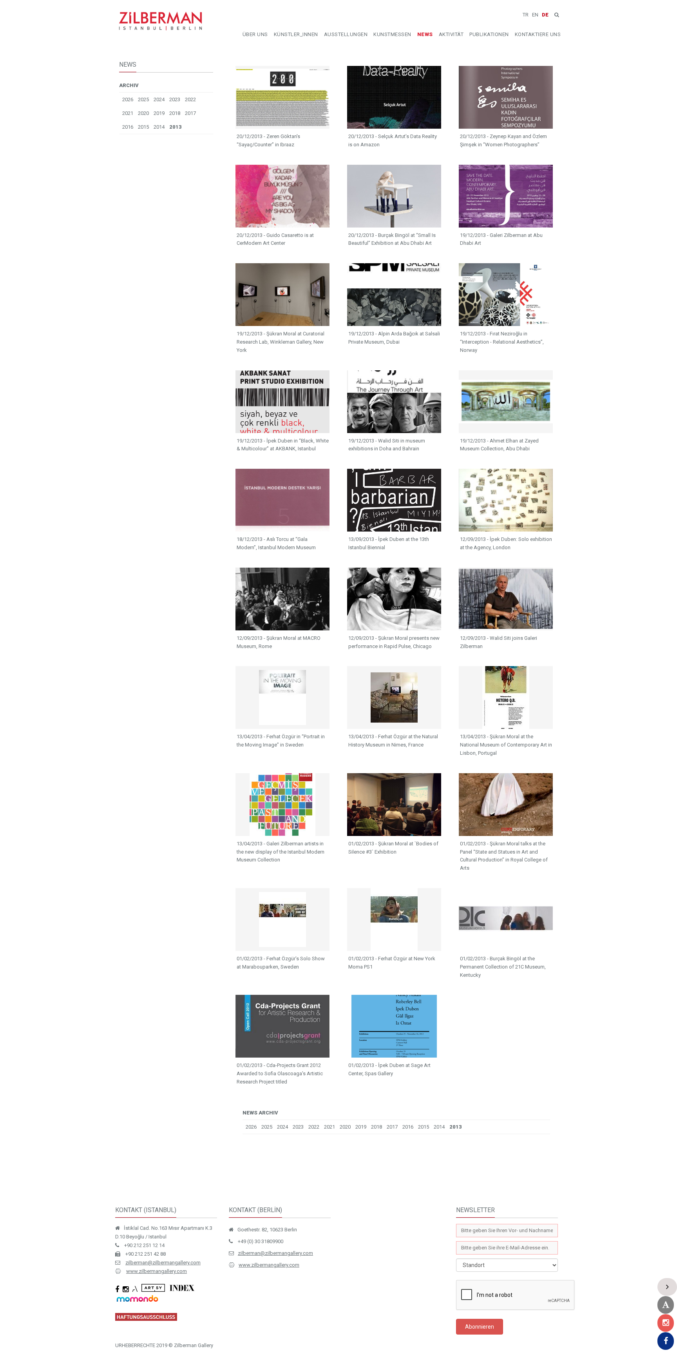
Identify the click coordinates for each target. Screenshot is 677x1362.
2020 (143, 113)
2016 (127, 127)
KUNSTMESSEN (392, 34)
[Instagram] (665, 1323)
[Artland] (665, 1305)
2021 (127, 113)
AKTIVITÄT (451, 34)
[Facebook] (665, 1341)
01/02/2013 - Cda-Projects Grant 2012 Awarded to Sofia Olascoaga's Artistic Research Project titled (280, 1073)
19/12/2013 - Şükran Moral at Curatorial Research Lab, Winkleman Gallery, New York (280, 342)
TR (526, 15)
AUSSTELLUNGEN (346, 34)
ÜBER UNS (255, 34)
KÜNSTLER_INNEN (296, 34)
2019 (159, 113)
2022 (190, 99)
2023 (174, 99)
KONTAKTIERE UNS (538, 34)
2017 (190, 113)
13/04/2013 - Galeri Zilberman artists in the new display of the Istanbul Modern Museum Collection (280, 852)
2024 (159, 99)
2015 (143, 127)
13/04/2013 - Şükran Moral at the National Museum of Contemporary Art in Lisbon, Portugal (506, 745)
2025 (143, 99)
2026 (127, 99)
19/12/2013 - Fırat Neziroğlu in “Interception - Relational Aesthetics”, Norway (502, 342)
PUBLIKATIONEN (489, 34)
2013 (175, 127)
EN (535, 15)
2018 (174, 113)
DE (545, 15)
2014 (159, 127)
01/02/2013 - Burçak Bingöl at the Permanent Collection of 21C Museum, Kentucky (503, 967)
